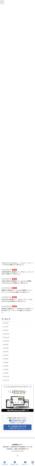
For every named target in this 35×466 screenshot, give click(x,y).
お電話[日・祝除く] (14, 464)
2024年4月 (5, 362)
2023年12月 (6, 376)
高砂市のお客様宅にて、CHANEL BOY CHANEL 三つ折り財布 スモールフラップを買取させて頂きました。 (17, 310)
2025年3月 (5, 323)
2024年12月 (6, 334)
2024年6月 (5, 355)
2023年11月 (6, 380)
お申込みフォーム (25, 464)
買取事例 (14, 269)
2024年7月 (5, 351)
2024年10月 (6, 341)
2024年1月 (5, 373)
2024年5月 (5, 359)
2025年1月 (5, 330)
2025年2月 (5, 327)
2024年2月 (5, 369)
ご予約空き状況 (4, 464)
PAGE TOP (32, 457)
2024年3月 (5, 366)
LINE (33, 464)
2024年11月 (6, 337)
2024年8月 (5, 348)
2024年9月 (5, 344)
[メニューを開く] (17, 455)
